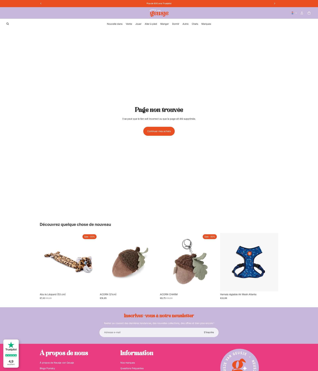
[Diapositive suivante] (273, 262)
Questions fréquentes (132, 368)
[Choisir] (273, 286)
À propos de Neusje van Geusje (57, 362)
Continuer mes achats (159, 131)
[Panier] (309, 13)
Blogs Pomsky (47, 368)
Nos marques (127, 362)
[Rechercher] (7, 23)
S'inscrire (209, 332)
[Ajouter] (93, 286)
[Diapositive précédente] (225, 262)
